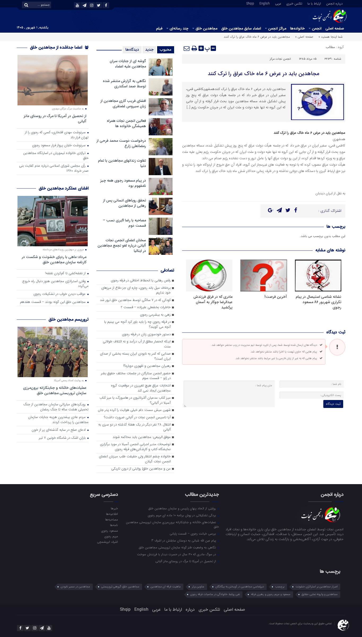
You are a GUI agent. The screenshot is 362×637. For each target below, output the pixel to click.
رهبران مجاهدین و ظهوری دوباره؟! (147, 366)
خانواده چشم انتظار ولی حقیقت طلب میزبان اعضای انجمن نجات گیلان (135, 459)
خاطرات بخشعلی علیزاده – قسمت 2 (146, 307)
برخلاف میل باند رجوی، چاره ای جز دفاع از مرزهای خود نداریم (136, 291)
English (264, 3)
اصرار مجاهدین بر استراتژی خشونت (316, 586)
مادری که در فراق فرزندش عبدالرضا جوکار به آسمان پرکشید (212, 302)
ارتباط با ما (314, 3)
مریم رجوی (111, 536)
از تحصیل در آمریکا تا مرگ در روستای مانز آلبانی (55, 118)
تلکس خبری (294, 3)
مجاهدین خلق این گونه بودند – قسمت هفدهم (53, 302)
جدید (149, 49)
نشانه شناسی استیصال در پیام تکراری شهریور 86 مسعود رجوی (318, 302)
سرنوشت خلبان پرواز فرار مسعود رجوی (59, 145)
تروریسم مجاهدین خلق (68, 319)
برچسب (279, 586)
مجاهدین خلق (206, 28)
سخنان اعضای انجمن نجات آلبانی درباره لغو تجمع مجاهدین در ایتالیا (122, 245)
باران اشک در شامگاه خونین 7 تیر (63, 438)
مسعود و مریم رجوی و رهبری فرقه (270, 594)
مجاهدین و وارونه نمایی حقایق (320, 594)
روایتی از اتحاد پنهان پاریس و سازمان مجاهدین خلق (182, 508)
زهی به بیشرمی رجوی (155, 314)
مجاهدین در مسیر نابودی (75, 586)
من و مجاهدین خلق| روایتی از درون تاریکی (141, 468)
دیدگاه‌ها (132, 49)
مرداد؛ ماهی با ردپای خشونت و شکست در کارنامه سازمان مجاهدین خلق (54, 259)
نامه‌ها (114, 525)
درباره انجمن (334, 3)
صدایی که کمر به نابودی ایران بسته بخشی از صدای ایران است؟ (135, 356)
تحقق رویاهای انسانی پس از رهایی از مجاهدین (124, 203)
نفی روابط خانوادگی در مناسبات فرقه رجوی (215, 594)
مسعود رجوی (109, 530)
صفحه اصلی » (304, 36)
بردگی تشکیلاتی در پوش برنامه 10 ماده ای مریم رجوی (182, 515)
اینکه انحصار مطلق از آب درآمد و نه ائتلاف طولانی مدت (137, 344)
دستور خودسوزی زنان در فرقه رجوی (146, 334)
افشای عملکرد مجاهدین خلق (64, 188)
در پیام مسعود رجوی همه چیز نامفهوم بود (123, 183)
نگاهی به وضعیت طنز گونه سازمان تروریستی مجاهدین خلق (178, 547)
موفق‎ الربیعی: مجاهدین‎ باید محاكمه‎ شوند (142, 437)
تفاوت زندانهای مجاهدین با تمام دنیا (122, 163)
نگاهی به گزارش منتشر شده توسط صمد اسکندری (124, 83)
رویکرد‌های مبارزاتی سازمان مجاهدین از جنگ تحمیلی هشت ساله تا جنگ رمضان (56, 407)
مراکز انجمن (277, 28)
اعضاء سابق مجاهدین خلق (241, 28)
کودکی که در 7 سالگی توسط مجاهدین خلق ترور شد (135, 300)
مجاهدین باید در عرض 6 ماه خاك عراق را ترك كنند (263, 74)
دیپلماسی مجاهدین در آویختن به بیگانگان (239, 586)
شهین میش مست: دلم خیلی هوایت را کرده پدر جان (134, 410)
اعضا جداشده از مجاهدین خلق (56, 47)
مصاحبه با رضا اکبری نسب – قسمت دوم (124, 223)
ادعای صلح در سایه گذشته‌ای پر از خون (59, 430)
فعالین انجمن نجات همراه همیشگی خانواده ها (126, 123)
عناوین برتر (198, 586)
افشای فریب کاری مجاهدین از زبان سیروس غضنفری (123, 103)
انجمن (316, 28)
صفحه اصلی (334, 28)
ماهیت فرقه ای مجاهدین (166, 586)
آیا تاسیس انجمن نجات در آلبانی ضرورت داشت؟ (137, 417)
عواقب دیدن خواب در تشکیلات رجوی (60, 294)
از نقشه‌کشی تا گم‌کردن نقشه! (66, 273)
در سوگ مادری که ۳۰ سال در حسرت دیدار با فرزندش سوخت (177, 554)
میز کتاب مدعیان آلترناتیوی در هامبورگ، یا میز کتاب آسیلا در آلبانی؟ (135, 400)
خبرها (114, 508)
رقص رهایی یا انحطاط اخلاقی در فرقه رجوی (141, 280)
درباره (190, 609)
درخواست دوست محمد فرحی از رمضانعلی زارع (121, 143)
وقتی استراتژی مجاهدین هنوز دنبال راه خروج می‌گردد (55, 284)
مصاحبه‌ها (111, 519)
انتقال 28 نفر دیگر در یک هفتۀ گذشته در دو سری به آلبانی (134, 427)
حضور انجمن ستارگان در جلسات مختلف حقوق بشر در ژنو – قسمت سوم (136, 376)
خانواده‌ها (297, 28)
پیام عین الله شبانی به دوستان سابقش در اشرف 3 (184, 540)
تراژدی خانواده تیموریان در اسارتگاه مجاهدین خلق (56, 156)
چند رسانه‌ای (179, 28)
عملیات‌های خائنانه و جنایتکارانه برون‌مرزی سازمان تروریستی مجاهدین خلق (54, 390)
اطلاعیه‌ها (112, 513)
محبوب (165, 49)
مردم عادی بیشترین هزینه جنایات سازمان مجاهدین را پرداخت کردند (58, 420)
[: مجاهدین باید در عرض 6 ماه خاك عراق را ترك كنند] (186, 48)
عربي (278, 3)
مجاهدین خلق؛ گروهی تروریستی (120, 586)
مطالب (330, 47)
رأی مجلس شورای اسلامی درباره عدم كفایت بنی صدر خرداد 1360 (54, 168)
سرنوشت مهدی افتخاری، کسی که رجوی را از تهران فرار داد (57, 135)
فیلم (159, 28)
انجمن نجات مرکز (280, 59)
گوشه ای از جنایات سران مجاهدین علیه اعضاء (128, 63)
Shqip (250, 3)
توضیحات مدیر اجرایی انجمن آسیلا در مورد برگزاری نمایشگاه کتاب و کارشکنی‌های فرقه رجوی (135, 447)
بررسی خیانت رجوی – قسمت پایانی (193, 533)
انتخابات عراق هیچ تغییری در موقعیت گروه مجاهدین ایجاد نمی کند (141, 388)
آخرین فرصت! (275, 297)
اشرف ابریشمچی (107, 541)
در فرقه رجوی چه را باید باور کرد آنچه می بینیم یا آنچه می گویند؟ (137, 325)
